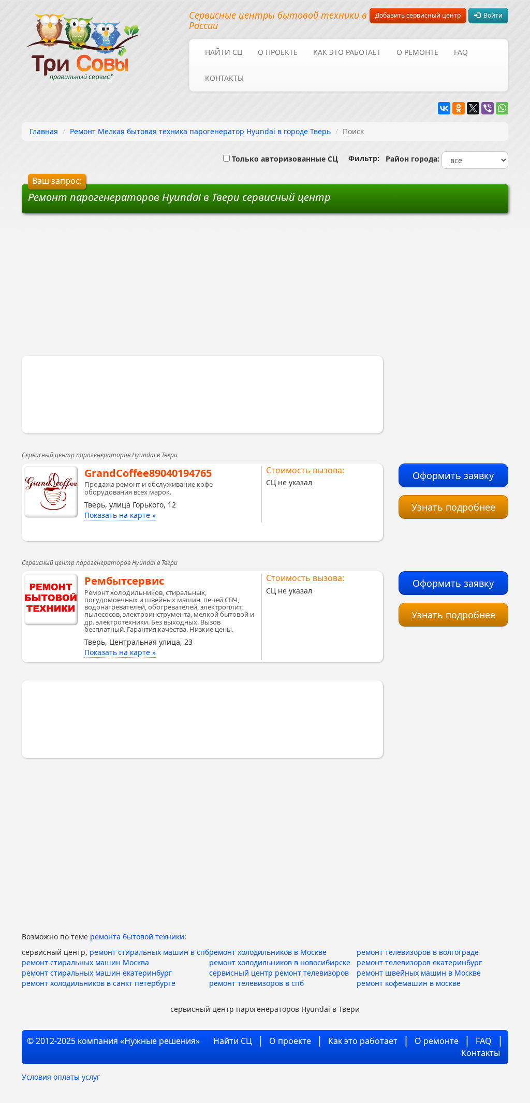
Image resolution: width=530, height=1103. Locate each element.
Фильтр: (359, 158)
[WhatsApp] (502, 108)
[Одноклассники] (458, 108)
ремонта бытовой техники (137, 936)
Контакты (224, 78)
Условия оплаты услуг (61, 1077)
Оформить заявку (453, 475)
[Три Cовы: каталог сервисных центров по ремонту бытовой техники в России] (82, 40)
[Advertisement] (186, 288)
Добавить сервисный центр (418, 15)
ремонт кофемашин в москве (409, 983)
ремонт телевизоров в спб (256, 983)
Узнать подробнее (453, 507)
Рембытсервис (124, 581)
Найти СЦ (223, 52)
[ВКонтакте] (444, 108)
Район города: (410, 159)
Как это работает (347, 52)
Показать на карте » (120, 515)
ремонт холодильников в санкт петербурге (98, 983)
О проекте (278, 52)
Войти (491, 15)
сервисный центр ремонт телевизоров (279, 973)
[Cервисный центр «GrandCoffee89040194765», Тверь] (50, 491)
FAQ (461, 52)
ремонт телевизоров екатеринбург (419, 962)
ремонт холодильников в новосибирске (279, 962)
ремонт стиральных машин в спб (149, 952)
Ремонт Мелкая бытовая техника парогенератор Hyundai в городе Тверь (200, 131)
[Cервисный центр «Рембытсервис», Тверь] (50, 599)
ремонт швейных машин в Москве (419, 973)
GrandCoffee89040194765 (148, 473)
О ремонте (417, 52)
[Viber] (487, 108)
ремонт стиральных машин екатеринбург (97, 973)
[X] (473, 108)
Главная (44, 131)
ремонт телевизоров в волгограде (418, 952)
